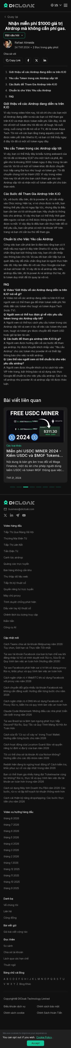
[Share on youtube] (24, 515)
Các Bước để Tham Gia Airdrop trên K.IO (33, 84)
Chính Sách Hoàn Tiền (49, 1012)
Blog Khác (25, 983)
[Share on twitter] (5, 515)
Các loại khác (14, 445)
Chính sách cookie (14, 1012)
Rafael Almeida (24, 42)
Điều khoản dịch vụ (14, 1006)
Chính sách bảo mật (48, 1006)
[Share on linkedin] (11, 515)
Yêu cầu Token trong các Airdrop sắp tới (33, 78)
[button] (56, 5)
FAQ (11, 96)
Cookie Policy (44, 1037)
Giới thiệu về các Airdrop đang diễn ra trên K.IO (37, 72)
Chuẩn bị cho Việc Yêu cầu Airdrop (30, 90)
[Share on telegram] (17, 515)
